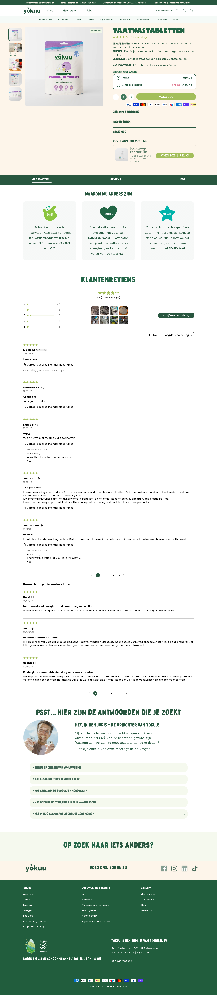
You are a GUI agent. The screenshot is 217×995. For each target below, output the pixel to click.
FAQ (182, 180)
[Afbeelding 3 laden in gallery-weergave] (15, 64)
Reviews (115, 180)
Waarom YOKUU (41, 180)
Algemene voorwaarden (96, 921)
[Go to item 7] (114, 320)
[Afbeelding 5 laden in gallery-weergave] (15, 94)
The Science (148, 894)
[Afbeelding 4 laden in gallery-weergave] (15, 79)
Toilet (26, 899)
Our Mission (147, 899)
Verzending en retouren (95, 905)
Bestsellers (29, 894)
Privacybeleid (89, 910)
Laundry (27, 905)
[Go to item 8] (123, 320)
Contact (87, 899)
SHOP (27, 888)
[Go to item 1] (95, 310)
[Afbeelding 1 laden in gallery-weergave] (15, 34)
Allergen (28, 910)
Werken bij (146, 910)
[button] (51, 10)
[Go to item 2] (104, 310)
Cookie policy (90, 915)
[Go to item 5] (95, 320)
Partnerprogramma (34, 921)
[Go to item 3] (114, 310)
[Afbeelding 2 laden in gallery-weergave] (15, 49)
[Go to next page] (124, 575)
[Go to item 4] (123, 310)
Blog (143, 905)
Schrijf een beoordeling (176, 315)
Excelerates (121, 986)
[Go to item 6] (104, 320)
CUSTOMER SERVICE (96, 888)
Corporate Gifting (33, 926)
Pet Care (28, 915)
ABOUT (146, 888)
